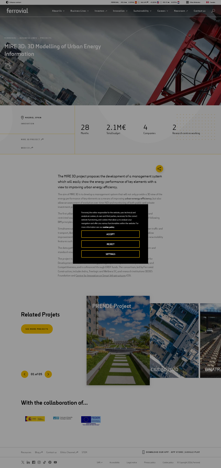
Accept (110, 234)
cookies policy (108, 227)
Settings (110, 254)
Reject (110, 244)
